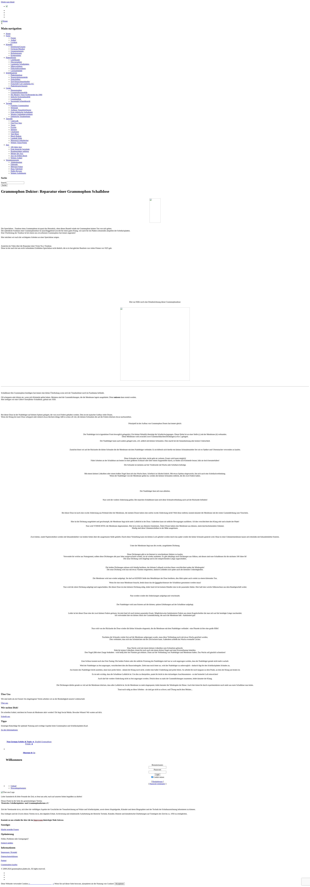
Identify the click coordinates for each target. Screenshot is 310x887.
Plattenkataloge (16, 75)
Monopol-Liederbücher (19, 140)
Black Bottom (16, 136)
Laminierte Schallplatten (20, 64)
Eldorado (14, 164)
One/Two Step (16, 123)
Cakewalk (14, 121)
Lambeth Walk (16, 138)
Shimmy (14, 130)
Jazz (7, 145)
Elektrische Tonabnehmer (20, 116)
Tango (13, 125)
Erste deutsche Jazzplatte (20, 149)
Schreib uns (5, 716)
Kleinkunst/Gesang (18, 47)
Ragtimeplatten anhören (20, 151)
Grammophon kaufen (9, 865)
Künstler (9, 44)
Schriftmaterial (11, 73)
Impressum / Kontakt (9, 852)
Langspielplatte (16, 71)
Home (8, 34)
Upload (13, 786)
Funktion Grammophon (20, 106)
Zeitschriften (15, 79)
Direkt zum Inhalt (7, 2)
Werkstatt (14, 108)
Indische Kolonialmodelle (20, 97)
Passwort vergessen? (157, 784)
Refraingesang (16, 53)
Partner (3, 861)
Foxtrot (13, 127)
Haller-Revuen (16, 171)
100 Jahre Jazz (16, 147)
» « (41, 884)
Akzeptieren (119, 884)
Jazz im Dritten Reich (19, 156)
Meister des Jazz (17, 154)
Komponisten (16, 55)
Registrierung (157, 782)
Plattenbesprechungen (19, 86)
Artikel (13, 40)
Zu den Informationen (9, 730)
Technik (9, 103)
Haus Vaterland (16, 169)
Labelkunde (15, 60)
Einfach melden (7, 843)
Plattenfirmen (11, 58)
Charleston (15, 132)
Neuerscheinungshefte (19, 77)
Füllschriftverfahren (18, 68)
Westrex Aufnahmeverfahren (22, 114)
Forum (13, 38)
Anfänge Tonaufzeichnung (21, 110)
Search (3, 183)
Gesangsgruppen (17, 51)
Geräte (8, 88)
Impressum (38, 820)
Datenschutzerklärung (9, 856)
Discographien (16, 62)
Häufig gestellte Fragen (10, 829)
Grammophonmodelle (19, 92)
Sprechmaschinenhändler (20, 82)
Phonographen (16, 90)
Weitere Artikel (16, 158)
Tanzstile (9, 119)
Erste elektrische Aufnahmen (22, 112)
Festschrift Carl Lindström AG (22, 84)
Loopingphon (16, 99)
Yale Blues (15, 134)
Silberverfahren (16, 66)
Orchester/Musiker (18, 49)
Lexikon (14, 42)
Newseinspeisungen (18, 788)
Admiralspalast (16, 162)
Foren (8, 36)
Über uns (4, 703)
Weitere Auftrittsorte (18, 173)
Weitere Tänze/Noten (19, 143)
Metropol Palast (17, 167)
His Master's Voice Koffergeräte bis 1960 (26, 95)
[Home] (4, 21)
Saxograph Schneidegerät (20, 101)
